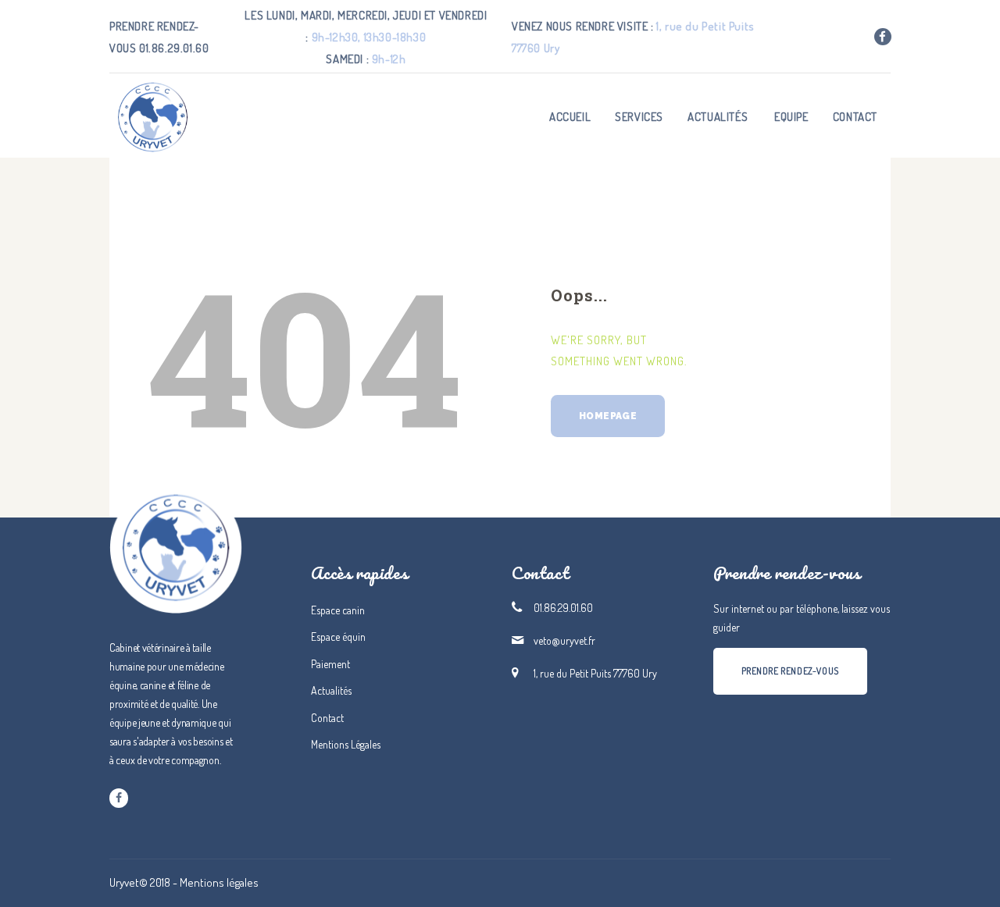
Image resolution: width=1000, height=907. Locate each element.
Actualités (331, 690)
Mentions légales (219, 882)
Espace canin (338, 610)
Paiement (330, 663)
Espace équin (338, 636)
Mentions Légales (345, 744)
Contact (327, 717)
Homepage (608, 416)
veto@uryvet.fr (564, 640)
